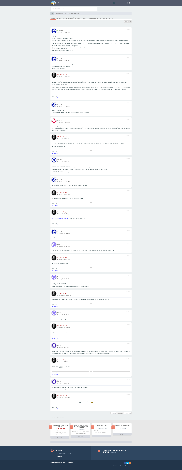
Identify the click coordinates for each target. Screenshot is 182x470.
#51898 (128, 191)
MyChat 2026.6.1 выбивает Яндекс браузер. (60, 426)
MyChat (66, 13)
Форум (59, 2)
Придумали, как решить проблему (60, 218)
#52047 (128, 275)
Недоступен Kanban (102, 425)
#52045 (128, 256)
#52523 (128, 380)
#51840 (128, 57)
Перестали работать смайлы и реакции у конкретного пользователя (81, 18)
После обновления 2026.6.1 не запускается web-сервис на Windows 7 (81, 426)
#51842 (128, 103)
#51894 (128, 119)
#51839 (128, 29)
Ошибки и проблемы (75, 13)
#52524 (128, 394)
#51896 (128, 158)
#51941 (128, 210)
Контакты (70, 462)
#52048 (128, 292)
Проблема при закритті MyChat (122, 425)
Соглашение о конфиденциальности (58, 462)
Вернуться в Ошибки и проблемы (59, 417)
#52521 (128, 344)
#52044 (128, 243)
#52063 (128, 324)
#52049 (128, 311)
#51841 (128, 73)
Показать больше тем (91, 442)
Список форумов (59, 13)
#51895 (128, 135)
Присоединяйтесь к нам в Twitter (114, 451)
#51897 (128, 178)
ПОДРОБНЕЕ (59, 437)
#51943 (128, 230)
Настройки (113, 413)
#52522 (128, 358)
